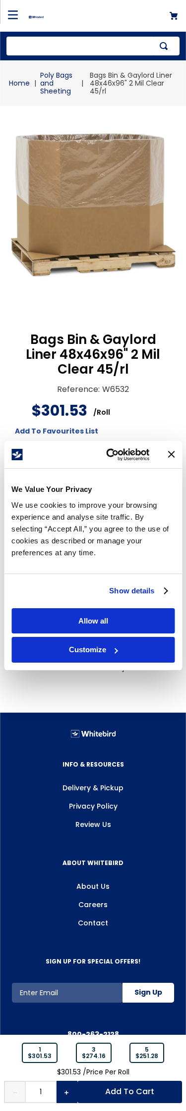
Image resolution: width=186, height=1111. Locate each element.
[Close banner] (171, 454)
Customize (87, 649)
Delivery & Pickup (93, 788)
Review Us (93, 824)
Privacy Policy (93, 806)
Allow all (93, 621)
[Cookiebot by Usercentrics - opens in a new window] (110, 454)
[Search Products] (166, 46)
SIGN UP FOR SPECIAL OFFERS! (93, 961)
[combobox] (93, 46)
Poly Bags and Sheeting (56, 83)
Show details (131, 590)
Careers (93, 905)
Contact (93, 923)
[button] (40, 1053)
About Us (93, 886)
